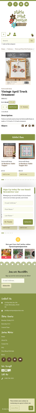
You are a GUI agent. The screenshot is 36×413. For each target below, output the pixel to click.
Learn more (14, 408)
